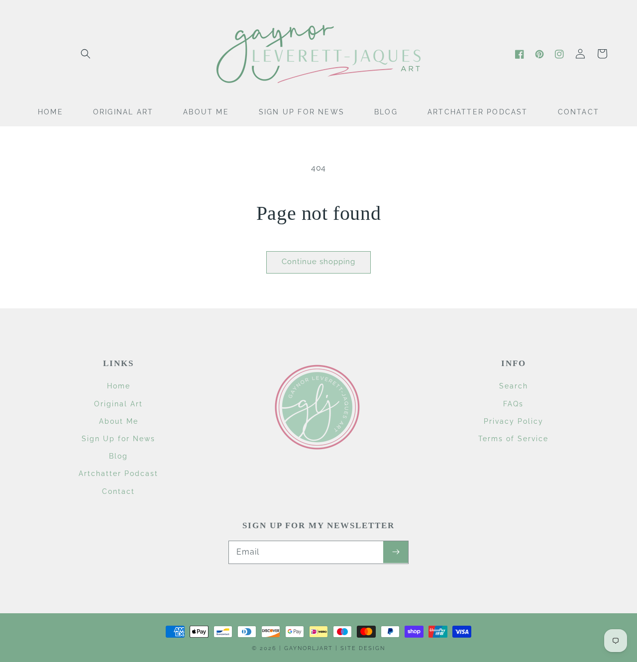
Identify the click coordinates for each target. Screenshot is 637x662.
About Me (118, 421)
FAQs (513, 404)
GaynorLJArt (308, 648)
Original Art (118, 404)
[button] (86, 54)
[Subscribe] (395, 552)
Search (513, 386)
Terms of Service (513, 439)
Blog (118, 456)
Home (118, 386)
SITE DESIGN (362, 648)
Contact (118, 491)
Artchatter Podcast (118, 473)
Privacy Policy (513, 421)
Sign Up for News (118, 439)
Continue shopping (318, 261)
